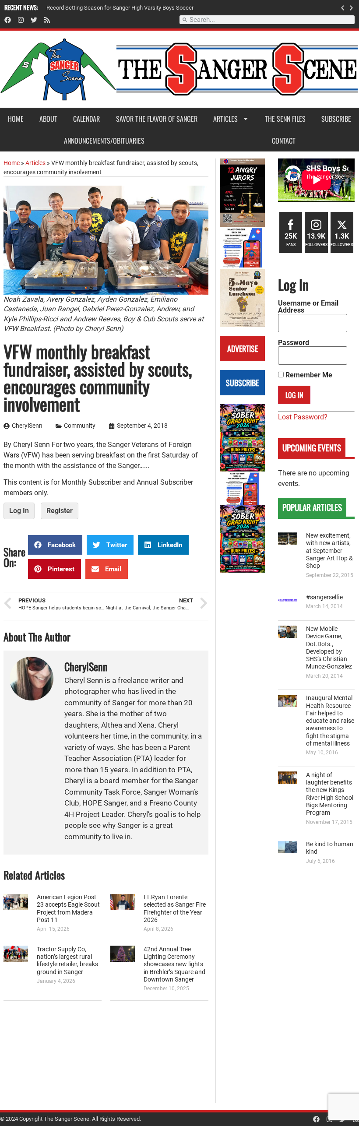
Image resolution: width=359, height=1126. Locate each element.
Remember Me (308, 375)
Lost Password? (302, 417)
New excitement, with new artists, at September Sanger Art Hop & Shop (329, 551)
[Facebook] (7, 20)
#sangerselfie (324, 597)
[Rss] (47, 20)
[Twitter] (34, 20)
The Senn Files (285, 118)
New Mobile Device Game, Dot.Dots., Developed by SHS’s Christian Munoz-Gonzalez (329, 647)
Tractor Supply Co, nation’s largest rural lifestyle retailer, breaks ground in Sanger (67, 961)
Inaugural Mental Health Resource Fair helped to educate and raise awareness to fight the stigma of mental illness (330, 720)
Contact (284, 140)
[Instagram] (21, 20)
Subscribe (336, 118)
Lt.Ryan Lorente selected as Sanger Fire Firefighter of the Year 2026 (175, 909)
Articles (225, 118)
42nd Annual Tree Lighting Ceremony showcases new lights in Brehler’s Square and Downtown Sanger (174, 964)
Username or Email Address (308, 307)
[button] (342, 7)
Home (16, 118)
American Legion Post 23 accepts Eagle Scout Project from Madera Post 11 (68, 909)
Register (59, 511)
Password (293, 342)
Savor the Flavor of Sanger (156, 118)
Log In (19, 511)
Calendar (86, 118)
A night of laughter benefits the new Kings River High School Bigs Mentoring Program (329, 793)
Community (79, 425)
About (48, 118)
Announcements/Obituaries (104, 140)
